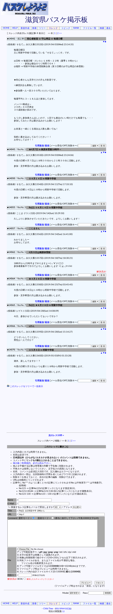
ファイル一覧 (89, 28)
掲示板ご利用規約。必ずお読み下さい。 (33, 463)
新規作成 (25, 28)
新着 (34, 28)
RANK (76, 28)
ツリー (42, 28)
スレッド (53, 28)
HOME (6, 28)
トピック (65, 28)
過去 (108, 28)
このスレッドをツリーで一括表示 (26, 386)
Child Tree (48, 609)
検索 (102, 28)
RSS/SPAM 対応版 (63, 609)
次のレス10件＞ (56, 435)
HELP (15, 28)
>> (60, 33)
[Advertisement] (56, 410)
